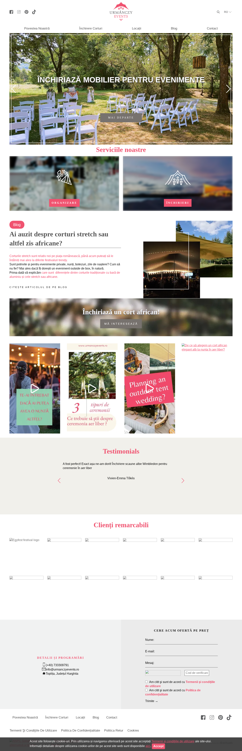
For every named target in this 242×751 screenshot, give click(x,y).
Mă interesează (121, 323)
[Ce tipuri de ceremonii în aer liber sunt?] (92, 388)
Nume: (149, 639)
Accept (158, 746)
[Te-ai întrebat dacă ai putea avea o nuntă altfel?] (34, 388)
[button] (13, 89)
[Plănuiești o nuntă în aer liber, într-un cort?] (149, 388)
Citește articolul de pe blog (38, 287)
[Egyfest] (24, 540)
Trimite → (151, 701)
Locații (136, 28)
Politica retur (113, 730)
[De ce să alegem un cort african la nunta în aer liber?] (207, 388)
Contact (212, 28)
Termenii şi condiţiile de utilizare (33, 730)
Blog (174, 28)
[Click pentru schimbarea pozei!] (163, 672)
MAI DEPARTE (121, 117)
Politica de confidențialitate (80, 730)
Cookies (133, 730)
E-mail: (150, 651)
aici (148, 746)
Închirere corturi (90, 28)
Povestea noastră (37, 28)
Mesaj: (149, 662)
